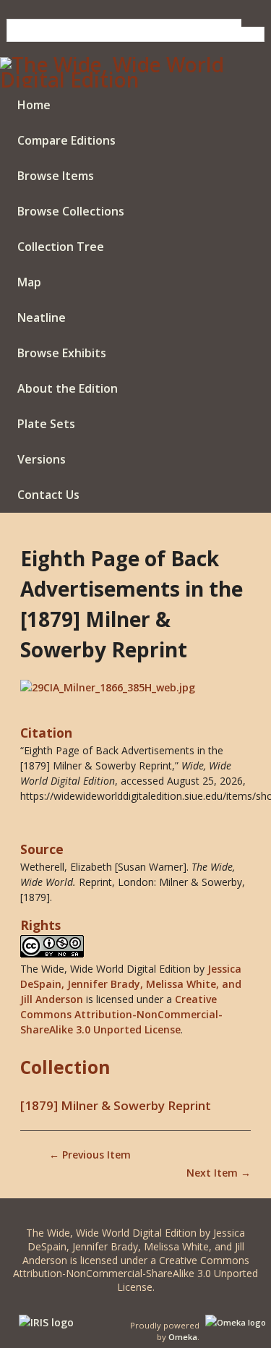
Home (34, 105)
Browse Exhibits (61, 353)
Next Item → (218, 1173)
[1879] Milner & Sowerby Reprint (115, 1105)
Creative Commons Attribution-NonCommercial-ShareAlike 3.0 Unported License (121, 1014)
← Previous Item (90, 1154)
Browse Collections (70, 211)
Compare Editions (66, 140)
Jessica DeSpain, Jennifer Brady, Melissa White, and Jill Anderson (130, 984)
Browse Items (55, 176)
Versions (41, 459)
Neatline (41, 317)
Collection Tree (60, 247)
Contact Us (48, 495)
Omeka (182, 1336)
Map (29, 282)
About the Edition (67, 388)
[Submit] (252, 23)
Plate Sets (46, 424)
